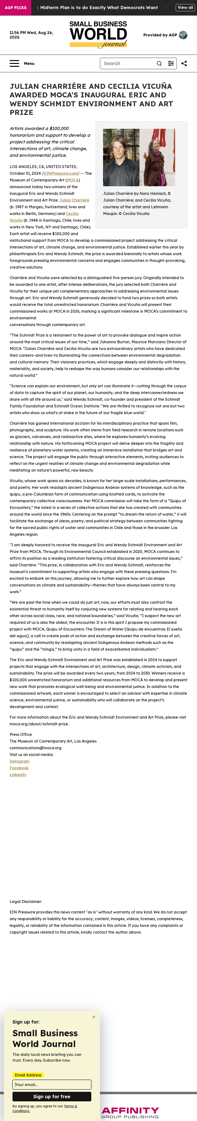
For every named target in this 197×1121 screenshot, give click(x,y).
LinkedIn (18, 774)
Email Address (28, 1075)
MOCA (73, 180)
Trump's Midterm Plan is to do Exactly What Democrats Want (89, 7)
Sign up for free (51, 1096)
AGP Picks (15, 7)
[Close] (94, 1017)
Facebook (19, 768)
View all (185, 7)
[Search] (159, 63)
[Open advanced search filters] (171, 63)
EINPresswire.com (60, 173)
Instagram (19, 761)
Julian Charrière (74, 200)
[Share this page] (184, 63)
